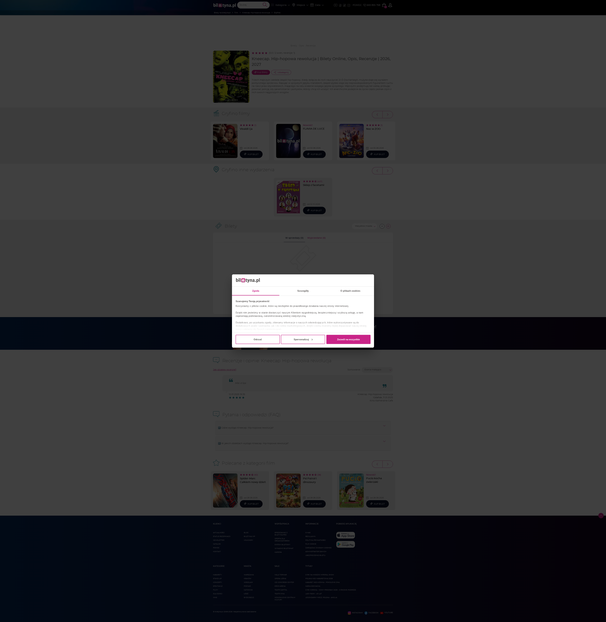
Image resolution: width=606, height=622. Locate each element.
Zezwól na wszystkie (348, 339)
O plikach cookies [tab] (350, 290)
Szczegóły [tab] (303, 290)
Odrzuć (258, 339)
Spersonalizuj (301, 339)
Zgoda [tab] (255, 290)
